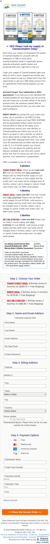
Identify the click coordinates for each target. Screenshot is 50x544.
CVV (6, 492)
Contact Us (33, 535)
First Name (9, 322)
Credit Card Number (13, 467)
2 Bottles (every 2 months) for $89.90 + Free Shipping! (25, 302)
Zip (6, 399)
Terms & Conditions (8, 535)
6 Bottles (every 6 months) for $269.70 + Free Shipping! (27, 285)
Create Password (12, 354)
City (6, 383)
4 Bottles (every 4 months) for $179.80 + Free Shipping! (27, 293)
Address (8, 367)
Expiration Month (12, 476)
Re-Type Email (11, 346)
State (7, 391)
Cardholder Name (12, 459)
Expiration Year (11, 484)
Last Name (9, 330)
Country (8, 407)
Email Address (11, 338)
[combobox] (25, 370)
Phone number (10, 416)
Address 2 (8, 375)
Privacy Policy (22, 535)
